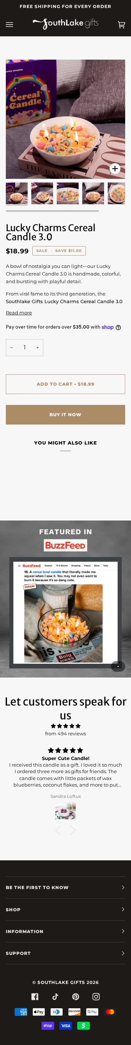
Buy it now (65, 414)
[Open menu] (17, 24)
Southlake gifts (61, 982)
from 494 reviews (65, 733)
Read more (19, 312)
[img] (65, 726)
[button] (60, 830)
